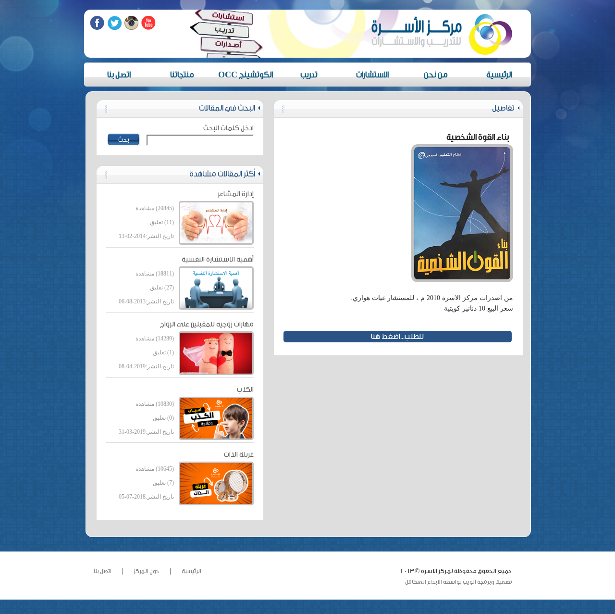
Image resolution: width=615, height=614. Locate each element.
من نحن (436, 74)
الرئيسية (499, 74)
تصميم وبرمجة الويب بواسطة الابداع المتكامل (458, 581)
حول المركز (146, 571)
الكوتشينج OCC (245, 74)
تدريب (309, 74)
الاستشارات (372, 74)
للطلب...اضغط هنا (397, 336)
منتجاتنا (182, 74)
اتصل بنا (119, 74)
